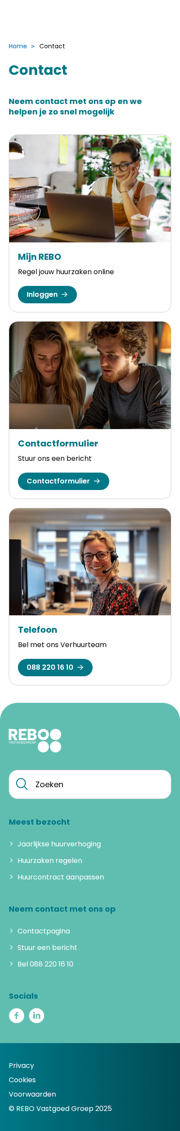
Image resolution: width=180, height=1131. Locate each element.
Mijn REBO (39, 257)
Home (18, 46)
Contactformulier (58, 443)
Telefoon (37, 630)
